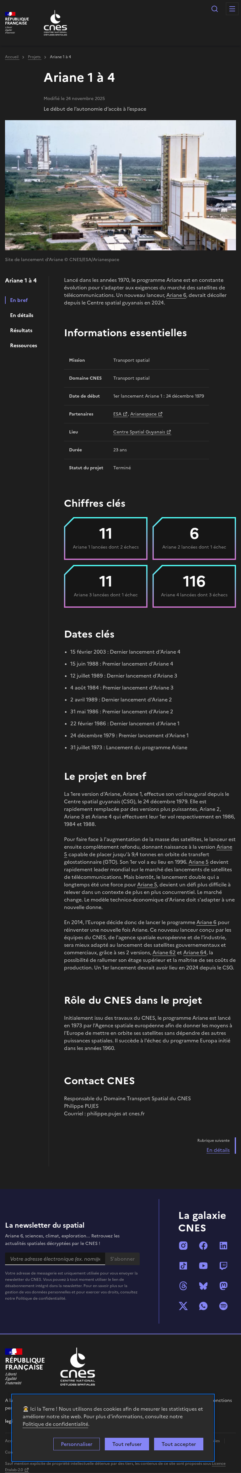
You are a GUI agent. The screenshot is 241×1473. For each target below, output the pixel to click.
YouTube (203, 1265)
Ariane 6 (176, 295)
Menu (232, 9)
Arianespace (143, 414)
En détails (21, 315)
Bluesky (203, 1285)
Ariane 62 (164, 952)
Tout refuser (127, 1444)
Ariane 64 (194, 952)
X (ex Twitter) (183, 1306)
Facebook (203, 1245)
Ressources (23, 345)
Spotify (223, 1306)
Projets (34, 57)
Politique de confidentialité (55, 1424)
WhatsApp (203, 1306)
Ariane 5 (199, 862)
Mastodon (223, 1285)
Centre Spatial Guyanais (139, 432)
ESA (117, 414)
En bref (19, 300)
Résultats (21, 330)
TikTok (183, 1265)
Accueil (12, 57)
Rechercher (214, 9)
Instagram (183, 1245)
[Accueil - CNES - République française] (77, 1366)
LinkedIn (223, 1245)
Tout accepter (179, 1444)
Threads (183, 1285)
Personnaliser (76, 1444)
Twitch (223, 1265)
